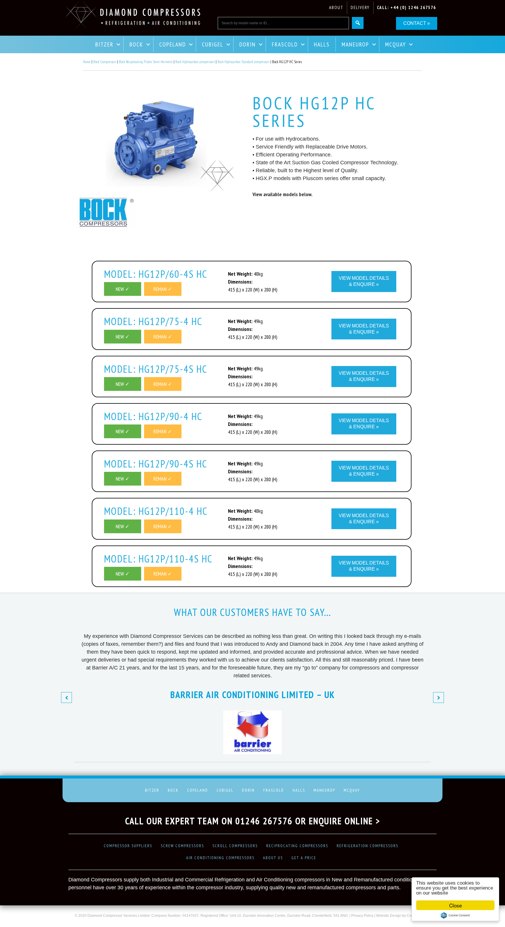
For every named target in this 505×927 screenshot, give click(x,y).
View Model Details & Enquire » (364, 281)
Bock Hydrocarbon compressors (195, 61)
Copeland (172, 44)
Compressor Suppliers (128, 845)
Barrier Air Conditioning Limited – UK (252, 694)
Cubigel (212, 44)
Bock (136, 44)
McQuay (395, 44)
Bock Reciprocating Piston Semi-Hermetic (146, 61)
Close (455, 905)
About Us (273, 857)
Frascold (285, 44)
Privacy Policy (362, 916)
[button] (66, 697)
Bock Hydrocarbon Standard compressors (243, 61)
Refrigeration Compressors (367, 845)
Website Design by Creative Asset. (403, 916)
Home (87, 61)
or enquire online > (337, 821)
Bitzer (104, 44)
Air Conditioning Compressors (220, 857)
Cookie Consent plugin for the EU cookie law (455, 915)
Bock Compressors (104, 61)
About (336, 7)
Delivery (360, 7)
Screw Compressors (182, 845)
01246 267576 (264, 821)
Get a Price (303, 857)
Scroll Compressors (235, 845)
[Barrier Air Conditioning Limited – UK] (252, 752)
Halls (322, 44)
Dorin (247, 44)
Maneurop (355, 44)
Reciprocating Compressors (297, 845)
